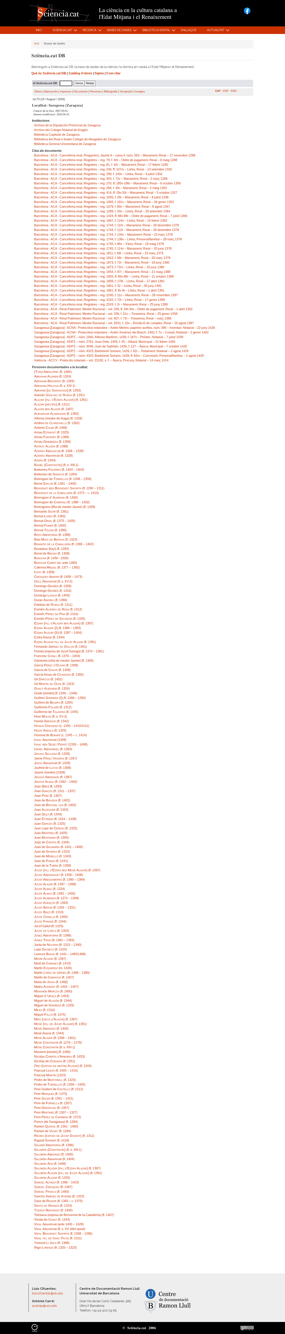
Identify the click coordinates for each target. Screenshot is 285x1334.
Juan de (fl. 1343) (52, 856)
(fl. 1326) (52, 1177)
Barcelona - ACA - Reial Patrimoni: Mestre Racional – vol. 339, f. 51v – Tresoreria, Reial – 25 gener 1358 (105, 313)
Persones (96, 91)
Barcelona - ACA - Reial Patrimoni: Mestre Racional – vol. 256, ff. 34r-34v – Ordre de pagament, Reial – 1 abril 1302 (113, 309)
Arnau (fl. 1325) (51, 432)
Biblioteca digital (154, 31)
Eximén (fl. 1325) (59, 618)
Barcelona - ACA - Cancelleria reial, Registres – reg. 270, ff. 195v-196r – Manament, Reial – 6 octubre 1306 (107, 183)
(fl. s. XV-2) (53, 581)
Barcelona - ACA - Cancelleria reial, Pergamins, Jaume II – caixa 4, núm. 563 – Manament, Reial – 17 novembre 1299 (114, 155)
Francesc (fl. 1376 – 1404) (57, 656)
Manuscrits (51, 91)
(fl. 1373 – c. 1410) (66, 493)
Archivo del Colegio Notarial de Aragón (61, 130)
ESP (225, 90)
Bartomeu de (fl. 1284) (55, 474)
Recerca (88, 31)
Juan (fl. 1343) (51, 809)
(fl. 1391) (60, 399)
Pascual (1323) (50, 1075)
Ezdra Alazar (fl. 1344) (49, 637)
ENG (234, 90)
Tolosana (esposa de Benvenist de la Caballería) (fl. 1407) (74, 1215)
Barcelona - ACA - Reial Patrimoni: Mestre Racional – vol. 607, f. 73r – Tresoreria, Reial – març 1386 (102, 318)
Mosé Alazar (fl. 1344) (49, 1033)
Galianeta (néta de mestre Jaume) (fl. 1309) (63, 660)
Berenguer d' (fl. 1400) (56, 497)
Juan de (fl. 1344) (51, 842)
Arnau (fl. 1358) (52, 441)
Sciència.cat (60, 31)
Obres (38, 91)
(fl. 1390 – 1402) (64, 544)
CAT (218, 90)
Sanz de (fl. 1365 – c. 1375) (58, 1201)
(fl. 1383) (53, 749)
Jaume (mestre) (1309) (49, 772)
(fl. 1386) (54, 1145)
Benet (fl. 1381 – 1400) (55, 483)
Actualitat (213, 31)
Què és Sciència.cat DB (48, 73)
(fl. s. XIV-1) (54, 385)
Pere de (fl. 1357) (53, 1103)
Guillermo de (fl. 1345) (56, 711)
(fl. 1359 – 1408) (58, 875)
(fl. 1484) (53, 371)
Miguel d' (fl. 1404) (51, 996)
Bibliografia (110, 91)
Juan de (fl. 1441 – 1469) (58, 847)
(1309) (50, 739)
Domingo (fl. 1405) (52, 595)
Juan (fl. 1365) (51, 837)
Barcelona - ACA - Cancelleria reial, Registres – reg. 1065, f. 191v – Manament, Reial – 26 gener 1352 (104, 202)
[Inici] (59, 13)
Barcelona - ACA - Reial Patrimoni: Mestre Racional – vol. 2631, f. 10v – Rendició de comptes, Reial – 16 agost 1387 (114, 323)
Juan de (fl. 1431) (51, 861)
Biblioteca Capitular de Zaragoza (56, 134)
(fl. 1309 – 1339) (59, 451)
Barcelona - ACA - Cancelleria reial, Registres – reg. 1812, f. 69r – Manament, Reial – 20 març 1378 (102, 258)
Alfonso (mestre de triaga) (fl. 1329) (58, 418)
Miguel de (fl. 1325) (54, 1005)
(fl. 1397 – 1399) (55, 884)
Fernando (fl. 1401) (60, 646)
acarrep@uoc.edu (44, 1306)
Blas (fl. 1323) (55, 539)
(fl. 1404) (54, 1159)
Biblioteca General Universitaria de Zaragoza (65, 144)
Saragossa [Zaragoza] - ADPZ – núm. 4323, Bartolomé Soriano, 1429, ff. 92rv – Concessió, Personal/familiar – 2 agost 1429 (119, 355)
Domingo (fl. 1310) (52, 590)
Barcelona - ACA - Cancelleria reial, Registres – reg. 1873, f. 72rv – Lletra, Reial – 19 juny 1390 (99, 267)
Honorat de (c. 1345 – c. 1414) (60, 735)
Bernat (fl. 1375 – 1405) (54, 520)
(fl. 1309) (44, 572)
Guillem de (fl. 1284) (53, 702)
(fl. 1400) (53, 991)
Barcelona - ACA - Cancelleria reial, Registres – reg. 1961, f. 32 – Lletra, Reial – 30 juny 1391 (98, 285)
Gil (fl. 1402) (48, 679)
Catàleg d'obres (80, 73)
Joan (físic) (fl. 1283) (48, 786)
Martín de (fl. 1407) (54, 977)
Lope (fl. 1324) (50, 949)
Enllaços (188, 30)
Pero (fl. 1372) (57, 1117)
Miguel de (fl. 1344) (53, 1000)
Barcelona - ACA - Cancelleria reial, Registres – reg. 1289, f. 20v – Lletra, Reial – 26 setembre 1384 (102, 211)
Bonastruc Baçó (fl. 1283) (51, 548)
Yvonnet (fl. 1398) (51, 1243)
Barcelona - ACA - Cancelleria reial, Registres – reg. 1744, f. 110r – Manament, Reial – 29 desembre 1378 (106, 225)
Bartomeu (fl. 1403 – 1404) (59, 469)
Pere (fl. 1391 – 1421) (53, 1098)
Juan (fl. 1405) (50, 833)
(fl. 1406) (51, 916)
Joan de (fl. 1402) (52, 800)
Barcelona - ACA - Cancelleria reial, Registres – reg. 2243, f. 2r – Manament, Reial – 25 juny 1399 (101, 304)
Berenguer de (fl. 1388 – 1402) (62, 502)
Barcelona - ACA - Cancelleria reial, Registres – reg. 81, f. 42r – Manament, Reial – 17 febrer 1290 (101, 164)
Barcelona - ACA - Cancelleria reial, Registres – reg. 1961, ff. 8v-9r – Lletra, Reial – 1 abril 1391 (99, 290)
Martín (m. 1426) (53, 968)
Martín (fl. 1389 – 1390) (62, 972)
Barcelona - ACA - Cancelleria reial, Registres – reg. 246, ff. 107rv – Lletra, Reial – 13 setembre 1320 (103, 169)
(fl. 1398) (51, 446)
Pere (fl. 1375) (50, 1093)
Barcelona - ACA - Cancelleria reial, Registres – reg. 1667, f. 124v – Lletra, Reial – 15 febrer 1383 (100, 220)
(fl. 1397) (53, 409)
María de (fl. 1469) (51, 982)
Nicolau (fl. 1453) (59, 1056)
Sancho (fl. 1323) (59, 1196)
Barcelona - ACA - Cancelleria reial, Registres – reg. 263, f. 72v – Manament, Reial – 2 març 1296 (101, 178)
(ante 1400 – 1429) (59, 1224)
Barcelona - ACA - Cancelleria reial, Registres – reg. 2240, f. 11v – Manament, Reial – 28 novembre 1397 (106, 295)
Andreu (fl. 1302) (56, 423)
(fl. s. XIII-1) (56, 465)
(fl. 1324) (52, 376)
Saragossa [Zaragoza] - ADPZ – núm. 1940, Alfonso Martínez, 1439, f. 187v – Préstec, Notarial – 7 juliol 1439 (108, 337)
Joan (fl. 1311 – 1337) (54, 791)
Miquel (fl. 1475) (50, 1014)
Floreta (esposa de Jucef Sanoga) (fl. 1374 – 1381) (69, 651)
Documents (81, 91)
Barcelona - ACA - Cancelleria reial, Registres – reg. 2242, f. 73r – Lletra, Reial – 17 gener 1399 (99, 299)
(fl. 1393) (54, 381)
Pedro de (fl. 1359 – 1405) (59, 1084)
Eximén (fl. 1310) (56, 614)
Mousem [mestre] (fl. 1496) (52, 1052)
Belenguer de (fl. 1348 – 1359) (62, 479)
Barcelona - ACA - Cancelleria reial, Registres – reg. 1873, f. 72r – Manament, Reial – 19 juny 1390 (101, 262)
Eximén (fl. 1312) (58, 609)
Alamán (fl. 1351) (59, 395)
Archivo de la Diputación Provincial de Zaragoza (67, 125)
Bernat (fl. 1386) (50, 530)
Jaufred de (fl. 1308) (52, 767)
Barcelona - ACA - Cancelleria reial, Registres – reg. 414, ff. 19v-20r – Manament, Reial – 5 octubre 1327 (105, 192)
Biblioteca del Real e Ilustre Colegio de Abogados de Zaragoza (77, 139)
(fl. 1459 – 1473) (58, 576)
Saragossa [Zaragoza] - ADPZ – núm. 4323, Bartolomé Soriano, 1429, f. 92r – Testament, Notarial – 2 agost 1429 (111, 351)
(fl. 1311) (52, 404)
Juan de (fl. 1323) (52, 851)
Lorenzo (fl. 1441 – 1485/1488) (60, 954)
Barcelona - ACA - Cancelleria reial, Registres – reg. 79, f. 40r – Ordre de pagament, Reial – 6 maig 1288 (105, 160)
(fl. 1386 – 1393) (57, 628)
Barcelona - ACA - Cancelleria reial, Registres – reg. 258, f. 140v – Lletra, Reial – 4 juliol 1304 (98, 174)
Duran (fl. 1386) (50, 600)
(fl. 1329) (53, 455)
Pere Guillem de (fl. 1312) (58, 1089)
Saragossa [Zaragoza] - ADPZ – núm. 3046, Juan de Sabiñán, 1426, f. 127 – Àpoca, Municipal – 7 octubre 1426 (110, 346)
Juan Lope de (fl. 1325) (55, 828)
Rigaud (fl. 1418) (51, 1140)
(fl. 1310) (48, 912)
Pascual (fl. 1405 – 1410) (56, 1070)
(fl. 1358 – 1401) (55, 1038)
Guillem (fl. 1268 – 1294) (60, 698)
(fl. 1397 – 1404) (58, 632)
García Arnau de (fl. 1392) (59, 674)
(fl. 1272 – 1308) (56, 898)
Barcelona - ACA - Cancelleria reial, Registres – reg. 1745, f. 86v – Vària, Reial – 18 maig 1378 (99, 244)
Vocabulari (126, 91)
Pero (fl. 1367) (51, 1107)
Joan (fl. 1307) (48, 795)
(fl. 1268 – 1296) (63, 1233)
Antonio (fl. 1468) (50, 427)
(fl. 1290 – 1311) (69, 488)
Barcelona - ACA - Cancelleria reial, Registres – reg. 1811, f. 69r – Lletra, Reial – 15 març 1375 (98, 253)
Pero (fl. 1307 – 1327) (55, 1112)
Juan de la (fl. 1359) (52, 865)
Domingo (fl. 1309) (52, 586)
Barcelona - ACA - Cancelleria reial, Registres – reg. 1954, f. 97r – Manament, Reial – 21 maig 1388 (102, 271)
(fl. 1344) (45, 460)
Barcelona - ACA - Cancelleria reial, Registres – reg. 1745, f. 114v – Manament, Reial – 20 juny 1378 (103, 248)
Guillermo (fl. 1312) (53, 707)
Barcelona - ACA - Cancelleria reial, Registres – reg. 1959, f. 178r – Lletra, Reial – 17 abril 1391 (99, 281)
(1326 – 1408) (60, 744)
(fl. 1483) (51, 1191)
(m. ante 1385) (55, 562)
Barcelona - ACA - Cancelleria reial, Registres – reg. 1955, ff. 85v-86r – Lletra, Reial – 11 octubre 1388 (104, 276)
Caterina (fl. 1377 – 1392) (57, 567)
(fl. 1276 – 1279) (58, 1042)
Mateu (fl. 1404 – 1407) (56, 986)
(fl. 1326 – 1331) (54, 907)
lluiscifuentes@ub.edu (48, 1293)
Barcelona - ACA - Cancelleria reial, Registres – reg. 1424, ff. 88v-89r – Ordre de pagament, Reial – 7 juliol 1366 (110, 216)
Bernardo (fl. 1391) (51, 511)
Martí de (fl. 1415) (52, 963)
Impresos (65, 91)
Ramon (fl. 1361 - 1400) (56, 1126)
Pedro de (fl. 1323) (55, 1079)
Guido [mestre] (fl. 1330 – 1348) (55, 693)
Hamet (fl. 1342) (51, 721)
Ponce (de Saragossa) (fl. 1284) (56, 1121)
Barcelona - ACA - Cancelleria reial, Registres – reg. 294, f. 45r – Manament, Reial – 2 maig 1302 (100, 188)
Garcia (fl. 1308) (56, 665)
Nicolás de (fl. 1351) (54, 1061)
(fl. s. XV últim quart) (59, 1229)
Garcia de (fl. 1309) (52, 670)
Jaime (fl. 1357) (55, 758)
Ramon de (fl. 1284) (52, 1131)
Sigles (99, 73)
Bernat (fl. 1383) (49, 516)
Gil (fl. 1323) (54, 684)
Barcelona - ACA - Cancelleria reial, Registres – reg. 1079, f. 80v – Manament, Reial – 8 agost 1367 (102, 206)
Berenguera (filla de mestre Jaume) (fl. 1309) (64, 507)
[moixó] (35, 1327)
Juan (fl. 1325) (49, 823)
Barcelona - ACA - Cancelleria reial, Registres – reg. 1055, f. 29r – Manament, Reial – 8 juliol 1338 (101, 197)
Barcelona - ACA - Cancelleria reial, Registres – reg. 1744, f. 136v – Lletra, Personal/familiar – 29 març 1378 (108, 239)
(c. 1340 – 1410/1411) (61, 725)
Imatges (140, 91)
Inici (39, 30)
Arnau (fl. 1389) (51, 437)
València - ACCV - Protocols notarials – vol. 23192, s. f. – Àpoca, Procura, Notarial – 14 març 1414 (101, 360)
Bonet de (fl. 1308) (52, 553)
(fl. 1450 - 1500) (51, 558)
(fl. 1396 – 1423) (56, 1182)
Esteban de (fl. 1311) (53, 604)
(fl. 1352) (51, 930)
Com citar (113, 73)
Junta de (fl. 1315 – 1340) (57, 944)
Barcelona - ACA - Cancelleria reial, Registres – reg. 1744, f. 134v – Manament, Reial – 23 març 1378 (103, 234)
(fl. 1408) (50, 1163)
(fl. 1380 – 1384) (59, 879)
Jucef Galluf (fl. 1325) (48, 926)
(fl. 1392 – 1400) (55, 781)
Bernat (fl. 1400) (50, 525)
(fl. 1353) (57, 390)
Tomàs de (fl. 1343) (52, 1219)
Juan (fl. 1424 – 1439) (55, 819)
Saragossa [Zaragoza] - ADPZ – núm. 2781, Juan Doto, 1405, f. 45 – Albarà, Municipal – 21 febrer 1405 (104, 341)
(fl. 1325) (50, 730)
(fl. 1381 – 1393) (54, 940)
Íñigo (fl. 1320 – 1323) (55, 1247)
